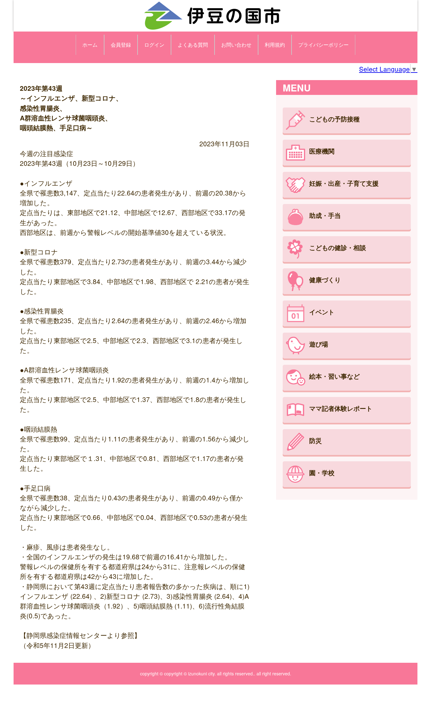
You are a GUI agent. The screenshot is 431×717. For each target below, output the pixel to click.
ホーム (89, 44)
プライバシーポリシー (323, 44)
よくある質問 (193, 44)
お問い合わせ (236, 44)
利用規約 (275, 44)
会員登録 (121, 44)
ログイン (154, 44)
